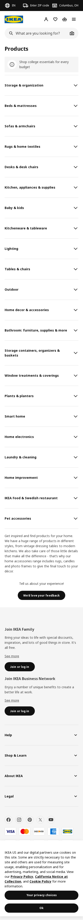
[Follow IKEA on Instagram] (19, 820)
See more (12, 656)
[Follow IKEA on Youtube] (51, 820)
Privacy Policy (22, 876)
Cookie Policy (40, 881)
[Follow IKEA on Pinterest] (30, 820)
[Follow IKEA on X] (40, 820)
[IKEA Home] (14, 19)
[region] (41, 878)
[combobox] (36, 33)
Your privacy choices (42, 895)
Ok (41, 908)
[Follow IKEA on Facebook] (8, 820)
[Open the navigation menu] (73, 19)
